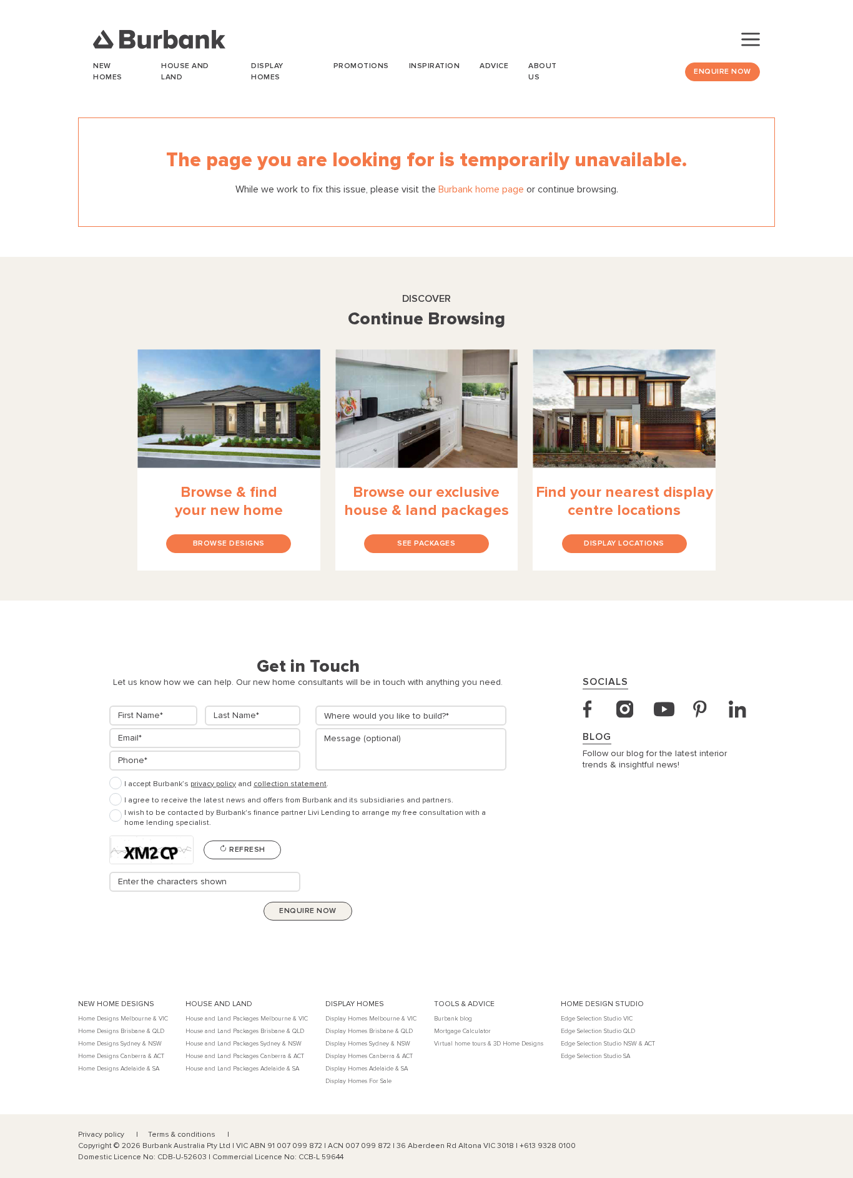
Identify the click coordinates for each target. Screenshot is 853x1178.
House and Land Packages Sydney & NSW (243, 1043)
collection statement (290, 784)
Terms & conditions (182, 1134)
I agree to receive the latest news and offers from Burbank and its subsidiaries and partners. (288, 800)
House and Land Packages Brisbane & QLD (244, 1031)
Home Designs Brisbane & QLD (121, 1031)
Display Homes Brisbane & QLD (369, 1031)
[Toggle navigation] (750, 39)
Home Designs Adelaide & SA (118, 1068)
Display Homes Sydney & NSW (367, 1043)
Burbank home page (481, 189)
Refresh (246, 849)
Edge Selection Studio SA (595, 1056)
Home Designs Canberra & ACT (121, 1056)
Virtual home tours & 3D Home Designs (488, 1043)
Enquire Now (722, 71)
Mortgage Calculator (462, 1031)
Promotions (361, 66)
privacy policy (213, 784)
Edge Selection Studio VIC (597, 1018)
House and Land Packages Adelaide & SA (242, 1068)
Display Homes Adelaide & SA (366, 1068)
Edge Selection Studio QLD (598, 1031)
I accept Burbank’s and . (226, 784)
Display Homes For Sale (358, 1081)
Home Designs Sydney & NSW (120, 1043)
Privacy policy (102, 1134)
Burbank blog (453, 1018)
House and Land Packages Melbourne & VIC (246, 1018)
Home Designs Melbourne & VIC (123, 1018)
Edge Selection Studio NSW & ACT (608, 1043)
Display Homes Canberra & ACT (369, 1056)
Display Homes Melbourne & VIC (371, 1018)
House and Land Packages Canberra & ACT (244, 1056)
